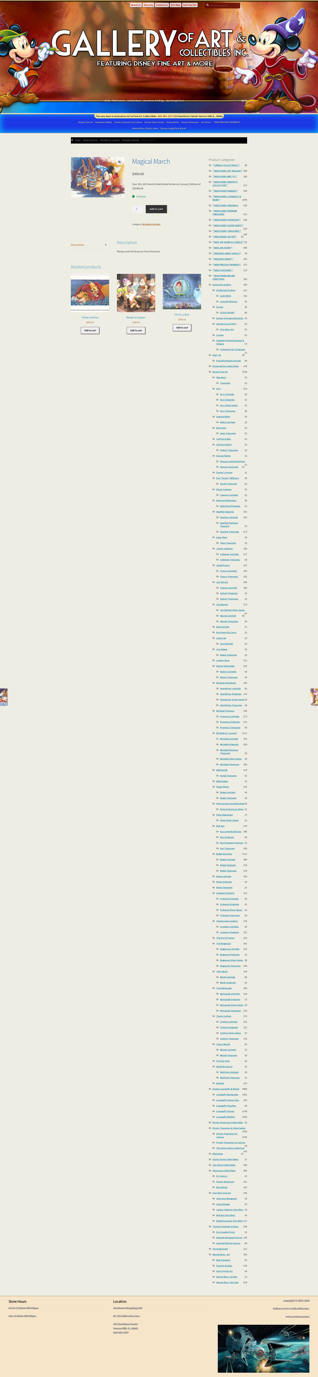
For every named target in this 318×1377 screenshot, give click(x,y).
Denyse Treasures (229, 466)
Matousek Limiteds (230, 993)
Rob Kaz (220, 825)
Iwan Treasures (228, 433)
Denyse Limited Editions (232, 461)
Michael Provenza (225, 710)
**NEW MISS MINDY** (222, 259)
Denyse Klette (223, 455)
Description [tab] (77, 244)
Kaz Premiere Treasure (231, 842)
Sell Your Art (190, 4)
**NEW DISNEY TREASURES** (226, 231)
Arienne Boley (223, 416)
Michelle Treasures (229, 764)
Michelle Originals (229, 744)
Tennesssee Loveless (227, 921)
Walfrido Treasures (230, 1077)
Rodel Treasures (228, 870)
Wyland (220, 1083)
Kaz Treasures (227, 848)
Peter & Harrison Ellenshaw (230, 803)
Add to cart (156, 209)
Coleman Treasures (230, 559)
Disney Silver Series (154, 122)
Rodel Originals (228, 865)
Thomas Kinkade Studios (225, 1226)
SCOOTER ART (227, 312)
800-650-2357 (165, 116)
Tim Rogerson (223, 943)
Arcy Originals (227, 399)
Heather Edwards (225, 511)
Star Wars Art (227, 329)
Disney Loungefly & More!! (173, 128)
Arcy (218, 388)
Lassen (220, 335)
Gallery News (134, 100)
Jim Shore (206, 122)
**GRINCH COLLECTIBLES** (226, 165)
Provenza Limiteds (229, 716)
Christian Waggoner (226, 1198)
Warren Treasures (229, 621)
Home (78, 139)
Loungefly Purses (225, 1111)
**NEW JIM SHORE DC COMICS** (228, 242)
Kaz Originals (227, 837)
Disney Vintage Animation (229, 318)
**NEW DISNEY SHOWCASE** (226, 219)
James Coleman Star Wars (229, 1209)
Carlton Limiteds (229, 1021)
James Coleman (224, 548)
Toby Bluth (222, 971)
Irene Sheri (221, 537)
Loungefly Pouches (226, 1105)
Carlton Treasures (229, 1038)
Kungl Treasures (228, 775)
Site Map (175, 4)
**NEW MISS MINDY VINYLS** (226, 253)
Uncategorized (220, 1248)
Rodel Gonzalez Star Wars (229, 1220)
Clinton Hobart (224, 444)
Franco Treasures (229, 576)
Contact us (162, 4)
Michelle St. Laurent (110, 139)
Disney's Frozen (224, 472)
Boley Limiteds (227, 422)
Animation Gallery (103, 122)
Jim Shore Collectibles (224, 1164)
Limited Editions (228, 301)
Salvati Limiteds (228, 587)
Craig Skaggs (223, 1204)
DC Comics (221, 1176)
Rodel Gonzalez (224, 853)
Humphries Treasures (231, 705)
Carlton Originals (229, 1027)
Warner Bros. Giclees (226, 1276)
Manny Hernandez (225, 666)
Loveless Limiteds (229, 926)
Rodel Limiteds (228, 859)
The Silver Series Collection (230, 1148)
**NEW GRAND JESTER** (224, 236)
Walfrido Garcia (224, 1066)
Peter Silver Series (229, 820)
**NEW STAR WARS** (222, 270)
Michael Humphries (226, 682)
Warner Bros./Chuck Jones (145, 128)
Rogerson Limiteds (229, 948)
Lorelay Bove (222, 660)
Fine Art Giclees (224, 1265)
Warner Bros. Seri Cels (227, 1282)
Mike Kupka (222, 781)
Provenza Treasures (230, 727)
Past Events (119, 100)
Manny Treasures (229, 677)
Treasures (225, 383)
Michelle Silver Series (231, 758)
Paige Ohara (222, 786)
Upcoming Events (175, 100)
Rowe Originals (224, 881)
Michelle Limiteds (130, 139)
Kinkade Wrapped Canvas (229, 1237)
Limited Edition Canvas (228, 1243)
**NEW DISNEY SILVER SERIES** (227, 225)
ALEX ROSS (225, 295)
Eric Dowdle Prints (225, 1232)
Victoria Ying (223, 1060)
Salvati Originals (229, 593)
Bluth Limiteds (227, 977)
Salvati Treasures (229, 598)
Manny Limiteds (228, 671)
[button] (119, 162)
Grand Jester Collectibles (225, 1159)
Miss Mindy (222, 1187)
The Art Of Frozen (225, 937)
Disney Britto (172, 122)
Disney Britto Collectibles (225, 366)
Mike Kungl (221, 770)
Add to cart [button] (90, 330)
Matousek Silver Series (231, 1005)
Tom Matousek (224, 988)
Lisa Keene (221, 649)
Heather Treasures (229, 531)
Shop (107, 100)
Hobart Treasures (229, 450)
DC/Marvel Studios (225, 290)
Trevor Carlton (223, 1016)
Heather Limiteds (229, 517)
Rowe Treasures (224, 887)
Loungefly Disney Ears (227, 1100)
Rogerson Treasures (230, 965)
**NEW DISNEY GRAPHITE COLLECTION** (225, 183)
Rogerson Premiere (229, 954)
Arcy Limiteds (227, 394)
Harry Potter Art (224, 1271)
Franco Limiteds (228, 570)
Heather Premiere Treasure (229, 524)
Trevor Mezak (223, 1044)
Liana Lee (221, 638)
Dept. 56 (216, 355)
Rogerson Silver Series (231, 960)
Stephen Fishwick (225, 893)
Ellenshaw (217, 1153)
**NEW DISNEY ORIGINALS (225, 205)
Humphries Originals (230, 693)
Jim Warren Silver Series (232, 610)
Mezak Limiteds (228, 1049)
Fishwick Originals (229, 904)
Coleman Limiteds (229, 554)
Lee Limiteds (226, 643)
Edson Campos (224, 489)
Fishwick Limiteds (229, 898)
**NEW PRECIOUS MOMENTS (226, 122)
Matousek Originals (230, 999)
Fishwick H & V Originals (232, 349)
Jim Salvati (222, 582)
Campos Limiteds (229, 495)
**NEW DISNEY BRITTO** (224, 176)
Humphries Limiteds (230, 688)
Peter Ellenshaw (224, 814)
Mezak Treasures (228, 1055)
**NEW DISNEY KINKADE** (225, 190)
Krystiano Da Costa (226, 632)
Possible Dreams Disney (228, 360)
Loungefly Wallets (225, 1116)
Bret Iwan (221, 427)
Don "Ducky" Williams (227, 478)
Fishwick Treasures (230, 915)
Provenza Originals (230, 721)
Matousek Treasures (230, 1010)
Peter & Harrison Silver (231, 809)
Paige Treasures (228, 797)
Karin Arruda (222, 626)
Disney (219, 306)
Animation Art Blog (153, 100)
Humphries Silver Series (232, 699)
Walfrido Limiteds (229, 1072)
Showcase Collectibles (224, 1170)
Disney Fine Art (85, 122)
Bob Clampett (223, 1260)
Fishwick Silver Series (231, 909)
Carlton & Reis (223, 438)
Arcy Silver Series (229, 405)
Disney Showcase (190, 122)
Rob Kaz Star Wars (225, 1215)
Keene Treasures (228, 654)
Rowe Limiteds (223, 876)
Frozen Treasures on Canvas (230, 1142)
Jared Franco (223, 565)
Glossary (148, 4)
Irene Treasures (228, 542)
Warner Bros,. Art (221, 1254)
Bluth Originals (228, 982)
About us (136, 4)
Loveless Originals (229, 932)
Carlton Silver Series (230, 1033)
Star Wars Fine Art (221, 1192)
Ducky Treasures (228, 483)
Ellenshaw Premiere (230, 506)
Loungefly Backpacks (227, 1094)
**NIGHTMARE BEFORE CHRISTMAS (223, 277)
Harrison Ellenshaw (226, 500)
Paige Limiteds (227, 792)
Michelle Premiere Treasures (229, 752)
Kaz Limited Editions (230, 831)
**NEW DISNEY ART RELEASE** (227, 170)
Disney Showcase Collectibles (227, 1122)
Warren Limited (228, 615)
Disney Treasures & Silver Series (228, 1128)
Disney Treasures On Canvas (128, 122)
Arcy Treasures (227, 410)
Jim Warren (222, 604)
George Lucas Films (226, 323)
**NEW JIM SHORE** (222, 247)
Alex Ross (221, 377)
